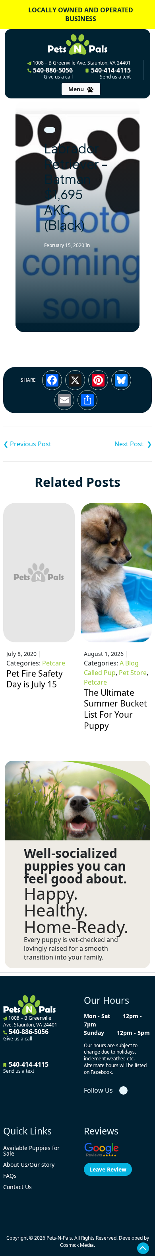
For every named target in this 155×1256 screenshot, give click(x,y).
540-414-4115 (110, 73)
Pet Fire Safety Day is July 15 (34, 679)
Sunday (94, 1032)
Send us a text (115, 77)
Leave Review (107, 1169)
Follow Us (98, 1090)
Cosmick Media (77, 1245)
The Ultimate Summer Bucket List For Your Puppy (115, 709)
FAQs (10, 1175)
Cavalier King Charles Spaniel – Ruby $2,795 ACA (115, 444)
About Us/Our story (28, 1164)
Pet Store (133, 672)
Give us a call (58, 77)
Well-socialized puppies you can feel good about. (75, 866)
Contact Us (17, 1187)
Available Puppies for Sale (31, 1150)
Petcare (53, 663)
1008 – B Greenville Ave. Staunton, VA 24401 (81, 62)
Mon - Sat (97, 1016)
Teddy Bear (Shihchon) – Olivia (40, 444)
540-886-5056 (52, 73)
